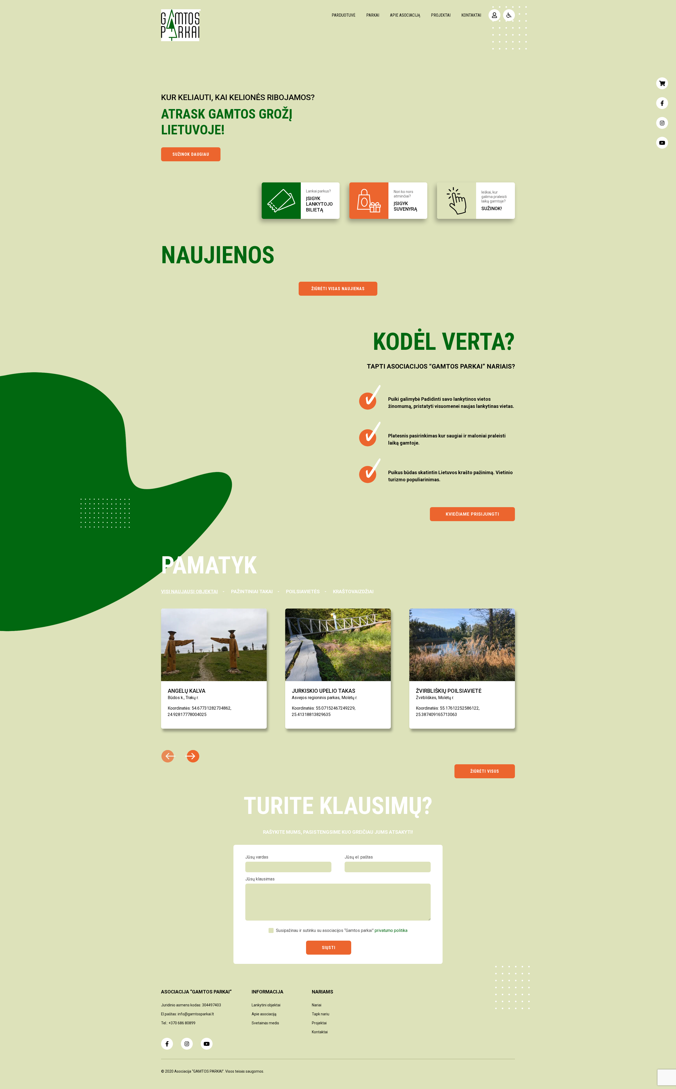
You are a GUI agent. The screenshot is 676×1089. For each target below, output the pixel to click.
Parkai (372, 15)
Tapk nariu (320, 1014)
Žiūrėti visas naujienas (338, 288)
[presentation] (192, 756)
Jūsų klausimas (260, 878)
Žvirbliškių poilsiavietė (448, 691)
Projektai (440, 15)
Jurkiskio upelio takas (323, 691)
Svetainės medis (265, 1023)
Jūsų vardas (256, 857)
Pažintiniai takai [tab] (252, 591)
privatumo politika (391, 930)
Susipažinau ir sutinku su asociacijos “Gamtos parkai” (341, 930)
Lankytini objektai (266, 1005)
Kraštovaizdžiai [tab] (353, 591)
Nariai (316, 1005)
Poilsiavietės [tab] (303, 591)
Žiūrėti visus (484, 771)
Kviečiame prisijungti (472, 514)
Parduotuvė (343, 15)
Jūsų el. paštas (359, 857)
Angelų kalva (186, 691)
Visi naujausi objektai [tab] (189, 591)
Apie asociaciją (405, 15)
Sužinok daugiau (190, 154)
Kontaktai (471, 15)
